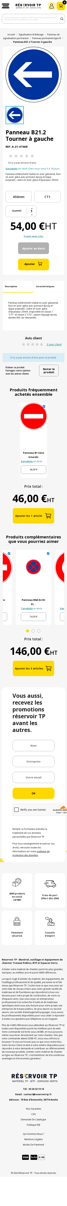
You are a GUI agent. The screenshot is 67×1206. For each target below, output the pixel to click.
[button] (5, 6)
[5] (32, 156)
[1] (10, 156)
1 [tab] (27, 630)
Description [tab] (11, 286)
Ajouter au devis (33, 248)
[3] (21, 156)
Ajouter (29, 264)
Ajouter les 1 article (28, 516)
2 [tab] (33, 630)
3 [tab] (38, 630)
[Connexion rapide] (51, 6)
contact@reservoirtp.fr (38, 1094)
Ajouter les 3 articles (29, 668)
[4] (27, 156)
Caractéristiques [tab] (45, 286)
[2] (16, 156)
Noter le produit (49, 370)
